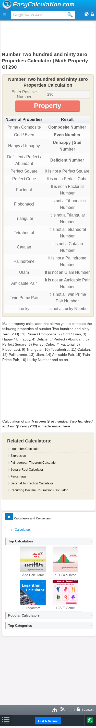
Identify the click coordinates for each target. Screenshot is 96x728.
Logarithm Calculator (25, 449)
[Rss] (62, 709)
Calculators (23, 529)
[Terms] (70, 709)
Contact (88, 709)
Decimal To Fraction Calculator (31, 483)
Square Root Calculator (26, 469)
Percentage (18, 476)
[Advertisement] (48, 36)
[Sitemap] (54, 709)
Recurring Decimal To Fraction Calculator (39, 490)
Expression (18, 456)
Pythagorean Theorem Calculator (33, 462)
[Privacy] (78, 709)
